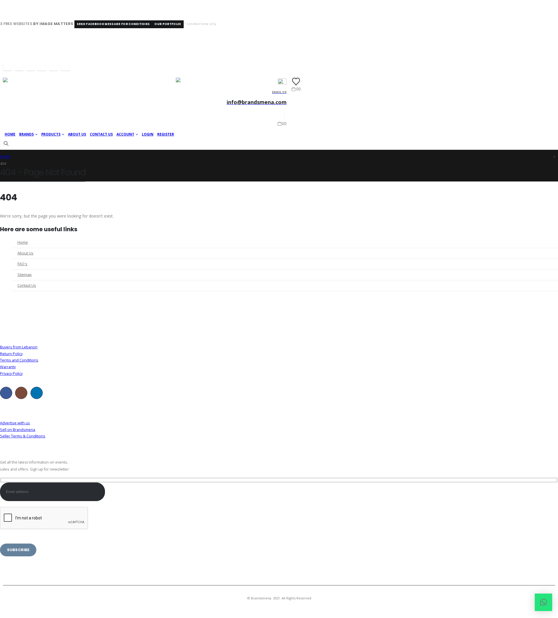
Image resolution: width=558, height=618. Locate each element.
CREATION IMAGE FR (314, 605)
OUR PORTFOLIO (167, 24)
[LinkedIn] (31, 66)
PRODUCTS (50, 134)
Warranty (8, 366)
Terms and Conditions (19, 360)
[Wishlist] (296, 82)
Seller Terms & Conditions (22, 436)
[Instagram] (19, 66)
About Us (77, 134)
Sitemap (24, 274)
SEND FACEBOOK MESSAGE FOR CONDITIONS (113, 24)
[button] (6, 143)
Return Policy (11, 353)
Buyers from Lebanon (18, 347)
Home (10, 134)
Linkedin (37, 393)
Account (125, 134)
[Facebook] (7, 66)
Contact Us (101, 134)
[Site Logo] (28, 103)
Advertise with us (15, 423)
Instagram (21, 393)
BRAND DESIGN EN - (280, 605)
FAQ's (22, 263)
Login (147, 134)
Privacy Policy (11, 373)
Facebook (6, 393)
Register (165, 134)
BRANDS (26, 134)
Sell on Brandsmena (17, 429)
